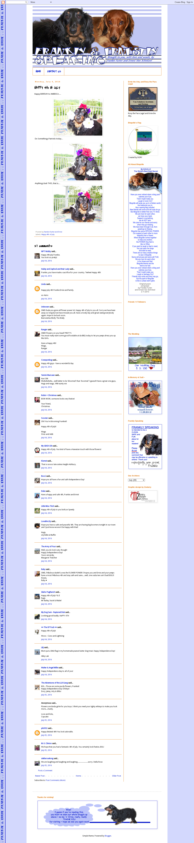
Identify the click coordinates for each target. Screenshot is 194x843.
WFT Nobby (46, 251)
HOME (38, 71)
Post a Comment (45, 771)
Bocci (43, 476)
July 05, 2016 (46, 695)
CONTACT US (54, 71)
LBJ (42, 647)
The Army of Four (48, 546)
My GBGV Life (46, 446)
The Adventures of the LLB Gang (54, 683)
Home (78, 776)
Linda (43, 284)
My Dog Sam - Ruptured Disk (53, 612)
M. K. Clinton (46, 743)
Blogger (108, 836)
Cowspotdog (46, 360)
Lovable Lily (46, 521)
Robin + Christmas (49, 395)
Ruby (43, 569)
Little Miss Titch (47, 506)
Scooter (44, 418)
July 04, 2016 (46, 261)
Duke (43, 491)
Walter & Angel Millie (49, 668)
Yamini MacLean (48, 375)
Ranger (44, 330)
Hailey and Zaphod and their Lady (55, 269)
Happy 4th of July (47, 234)
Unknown (45, 307)
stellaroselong (47, 758)
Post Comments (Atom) (55, 780)
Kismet (44, 461)
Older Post (116, 776)
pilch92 (44, 728)
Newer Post (40, 776)
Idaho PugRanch (48, 592)
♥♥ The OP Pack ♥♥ (49, 627)
